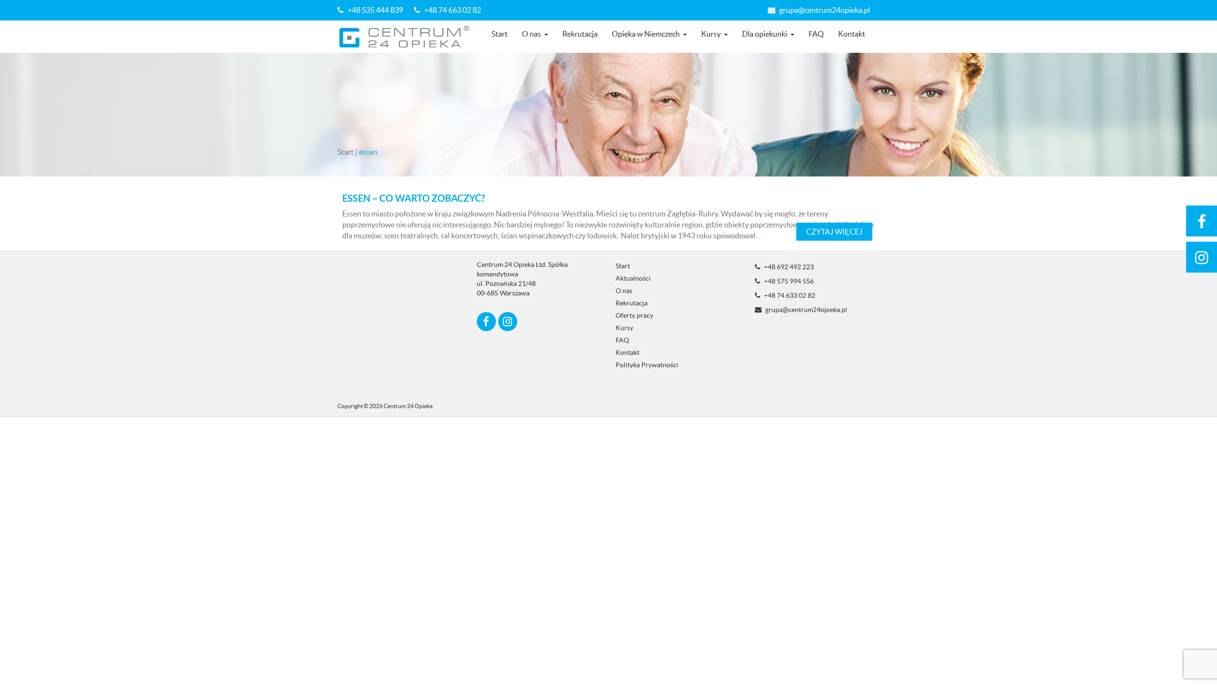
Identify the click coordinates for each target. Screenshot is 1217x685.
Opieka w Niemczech (646, 33)
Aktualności (633, 278)
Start (500, 33)
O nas (531, 33)
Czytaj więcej (834, 231)
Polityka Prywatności (647, 365)
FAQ (816, 33)
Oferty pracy (634, 315)
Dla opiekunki (764, 33)
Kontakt (851, 33)
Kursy (711, 33)
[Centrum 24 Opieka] (408, 36)
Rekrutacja (580, 33)
